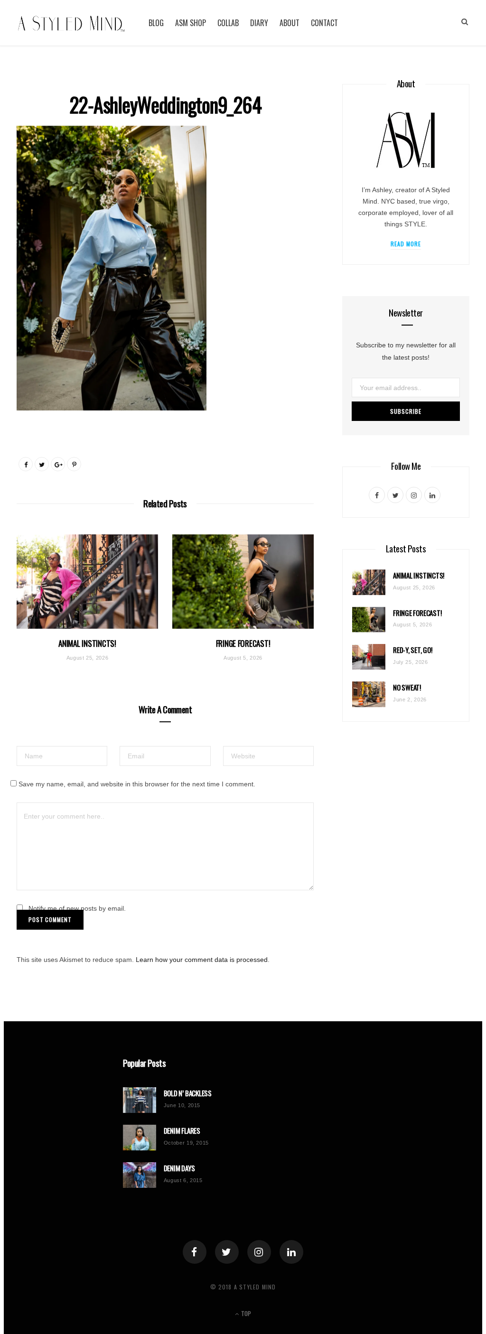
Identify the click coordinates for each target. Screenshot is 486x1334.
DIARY (259, 22)
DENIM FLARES (182, 1131)
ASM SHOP (190, 22)
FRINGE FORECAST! (243, 643)
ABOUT (289, 22)
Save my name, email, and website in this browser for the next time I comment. (137, 784)
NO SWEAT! (407, 687)
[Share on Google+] (58, 464)
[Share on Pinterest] (74, 464)
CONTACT (324, 22)
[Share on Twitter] (42, 464)
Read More (406, 244)
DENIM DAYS (179, 1168)
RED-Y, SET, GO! (412, 650)
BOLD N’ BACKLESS (188, 1093)
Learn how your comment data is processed (202, 959)
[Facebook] (194, 1252)
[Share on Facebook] (26, 464)
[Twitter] (227, 1252)
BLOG (156, 22)
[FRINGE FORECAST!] (243, 581)
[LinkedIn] (291, 1252)
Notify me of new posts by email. (77, 908)
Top (245, 1313)
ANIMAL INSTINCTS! (87, 643)
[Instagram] (259, 1252)
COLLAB (228, 22)
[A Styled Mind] (71, 23)
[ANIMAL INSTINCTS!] (87, 581)
